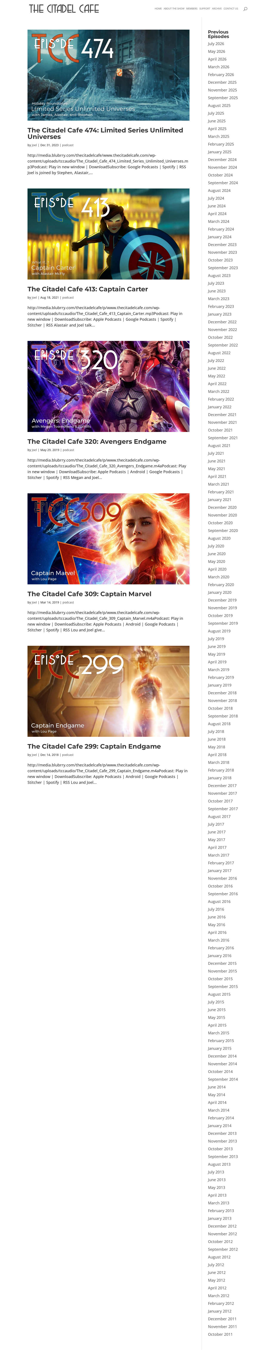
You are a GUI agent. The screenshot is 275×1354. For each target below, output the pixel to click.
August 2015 (219, 994)
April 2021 (217, 476)
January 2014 (219, 1125)
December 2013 (222, 1133)
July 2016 (216, 909)
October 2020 (220, 522)
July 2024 (216, 198)
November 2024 (222, 167)
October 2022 (220, 337)
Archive (217, 8)
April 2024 (217, 213)
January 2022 (219, 406)
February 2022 (221, 399)
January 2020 (219, 592)
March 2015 (218, 1032)
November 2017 (222, 793)
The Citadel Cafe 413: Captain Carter (88, 289)
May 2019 (216, 654)
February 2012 (221, 1303)
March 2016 (218, 940)
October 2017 (220, 801)
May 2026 (216, 51)
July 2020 (216, 546)
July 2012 (216, 1264)
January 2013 (219, 1218)
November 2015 (222, 971)
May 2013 (216, 1187)
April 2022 (217, 383)
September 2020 (223, 530)
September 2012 (223, 1249)
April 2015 (217, 1025)
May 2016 (216, 924)
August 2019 (219, 631)
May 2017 (216, 839)
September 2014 (223, 1079)
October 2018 (220, 708)
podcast (67, 145)
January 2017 (219, 870)
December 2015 (222, 963)
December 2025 (222, 82)
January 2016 (219, 955)
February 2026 (221, 74)
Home (158, 8)
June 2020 (217, 553)
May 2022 (216, 375)
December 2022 (222, 321)
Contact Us (231, 8)
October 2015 (220, 978)
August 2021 (219, 445)
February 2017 (221, 862)
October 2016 (220, 886)
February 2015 (221, 1040)
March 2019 (218, 669)
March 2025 (218, 136)
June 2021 (217, 460)
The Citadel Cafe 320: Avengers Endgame (97, 441)
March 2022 (218, 391)
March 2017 (218, 855)
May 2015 (216, 1017)
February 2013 (221, 1210)
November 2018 (222, 700)
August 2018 (219, 723)
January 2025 (219, 151)
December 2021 (222, 414)
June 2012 (217, 1272)
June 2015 (217, 1009)
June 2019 (217, 646)
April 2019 (217, 661)
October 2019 (220, 615)
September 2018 (223, 716)
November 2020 (222, 515)
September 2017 (223, 808)
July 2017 (216, 824)
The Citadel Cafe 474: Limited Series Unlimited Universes (105, 133)
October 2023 (220, 260)
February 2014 (221, 1117)
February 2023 (221, 306)
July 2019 (216, 638)
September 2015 (223, 986)
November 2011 (222, 1326)
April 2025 (217, 128)
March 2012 (218, 1295)
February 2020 (221, 584)
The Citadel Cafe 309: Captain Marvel (89, 594)
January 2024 (219, 236)
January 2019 (219, 685)
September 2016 (223, 893)
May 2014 (216, 1094)
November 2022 (222, 329)
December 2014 (222, 1056)
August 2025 (219, 105)
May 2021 (216, 468)
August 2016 (219, 901)
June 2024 (217, 205)
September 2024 (223, 182)
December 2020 (222, 507)
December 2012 (222, 1226)
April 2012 (217, 1287)
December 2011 (222, 1318)
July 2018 (216, 731)
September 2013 (223, 1156)
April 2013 (217, 1195)
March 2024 (218, 221)
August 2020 (219, 538)
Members (191, 8)
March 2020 (218, 576)
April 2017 (217, 847)
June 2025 (217, 120)
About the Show (174, 8)
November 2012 (222, 1233)
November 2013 (222, 1141)
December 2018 (222, 692)
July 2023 (216, 283)
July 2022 (216, 360)
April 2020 (217, 569)
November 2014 (222, 1063)
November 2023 (222, 252)
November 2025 (222, 90)
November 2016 (222, 878)
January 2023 (219, 314)
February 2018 (221, 770)
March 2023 (218, 298)
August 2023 (219, 275)
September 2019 (223, 623)
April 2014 (217, 1102)
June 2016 (217, 916)
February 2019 (221, 677)
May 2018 (216, 746)
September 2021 (223, 437)
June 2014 (217, 1087)
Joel (34, 145)
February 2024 (221, 229)
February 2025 (221, 144)
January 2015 (219, 1048)
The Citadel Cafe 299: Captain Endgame (94, 746)
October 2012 (220, 1241)
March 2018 (218, 762)
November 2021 (222, 422)
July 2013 (216, 1172)
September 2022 (223, 345)
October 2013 (220, 1148)
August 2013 (219, 1164)
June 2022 (217, 368)
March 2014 (218, 1110)
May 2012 (216, 1280)
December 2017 (222, 785)
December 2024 (222, 159)
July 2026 (216, 43)
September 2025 (223, 97)
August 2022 (219, 352)
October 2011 (220, 1334)
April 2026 (217, 59)
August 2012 (219, 1257)
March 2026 (218, 66)
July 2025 (216, 113)
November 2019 (222, 607)
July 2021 (216, 453)
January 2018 (219, 777)
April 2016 (217, 932)
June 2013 (217, 1179)
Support (204, 8)
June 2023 (217, 290)
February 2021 (221, 491)
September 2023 (223, 267)
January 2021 (219, 499)
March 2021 (218, 484)
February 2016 (221, 947)
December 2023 (222, 244)
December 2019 (222, 600)
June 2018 (217, 739)
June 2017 (217, 831)
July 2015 (216, 1001)
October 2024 (220, 175)
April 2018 (217, 754)
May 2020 (216, 561)
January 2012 (219, 1311)
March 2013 (218, 1202)
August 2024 (219, 190)
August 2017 (219, 816)
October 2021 (220, 430)
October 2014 (220, 1071)
